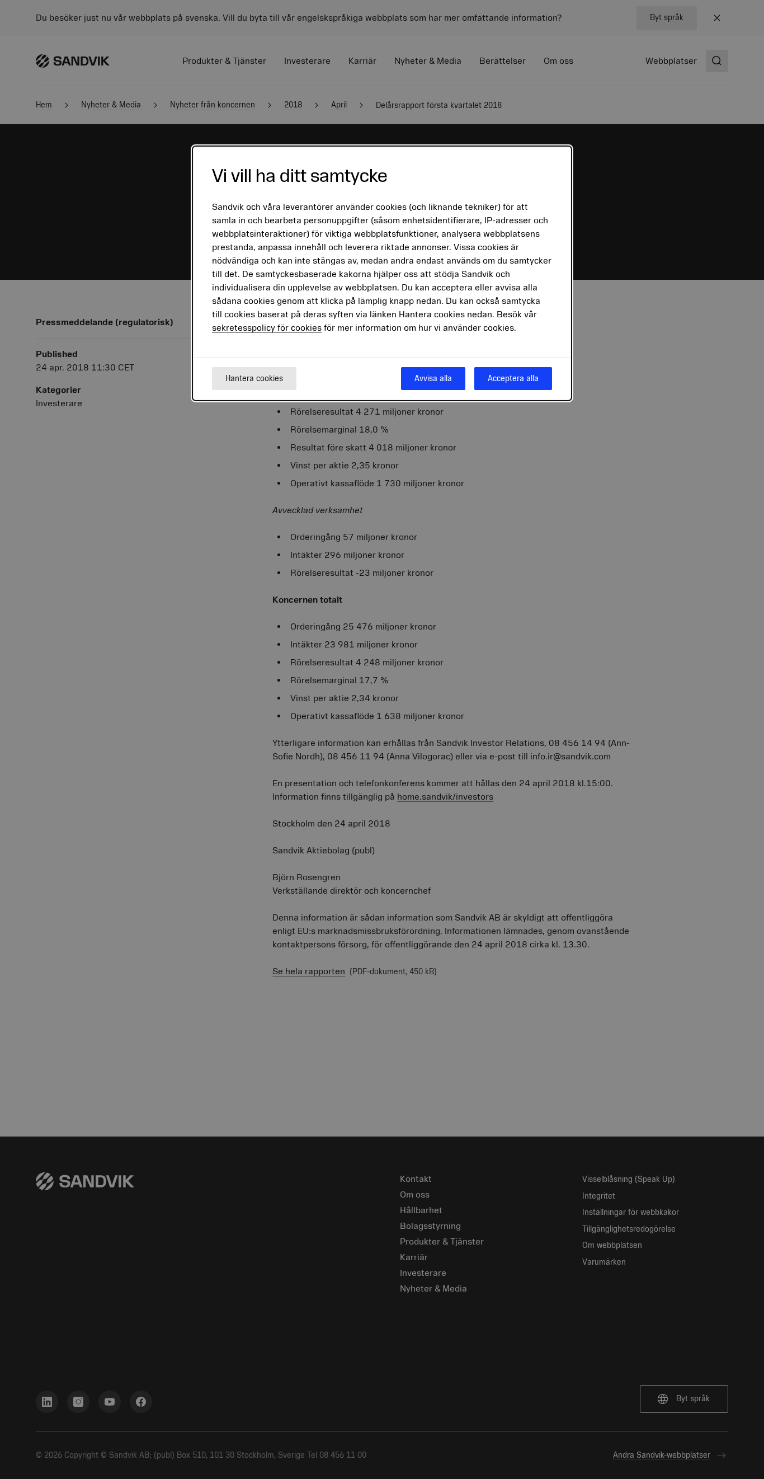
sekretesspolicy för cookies (267, 328)
